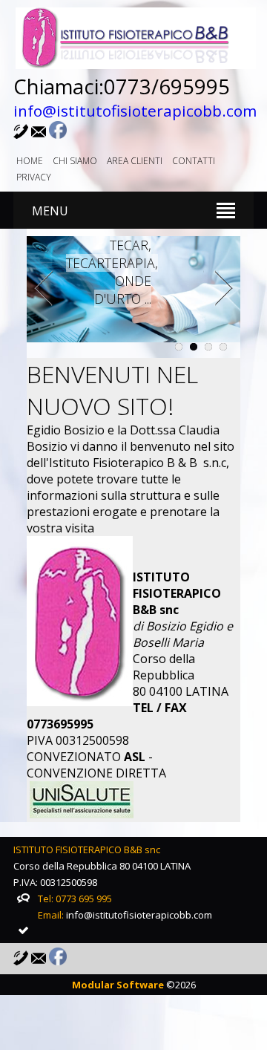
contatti (193, 160)
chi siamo (75, 160)
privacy (33, 177)
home (29, 160)
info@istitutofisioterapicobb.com (135, 110)
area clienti (134, 160)
